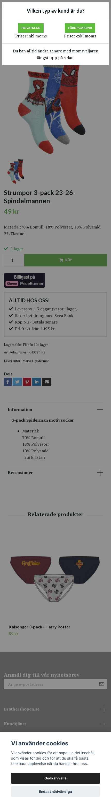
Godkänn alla (55, 778)
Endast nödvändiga (55, 792)
